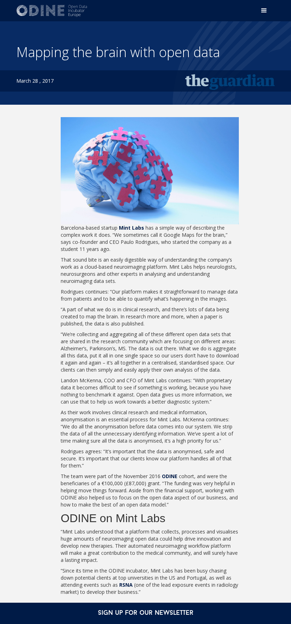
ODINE (169, 476)
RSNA (126, 584)
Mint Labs (131, 227)
